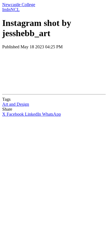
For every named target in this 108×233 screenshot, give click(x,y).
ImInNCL (11, 9)
